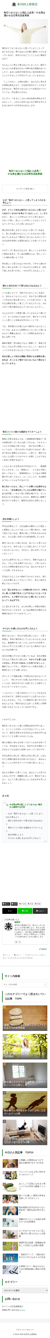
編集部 (17, 922)
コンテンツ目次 (22, 189)
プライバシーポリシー (25, 1330)
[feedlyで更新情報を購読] (16, 942)
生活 (15, 904)
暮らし (7, 904)
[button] (40, 911)
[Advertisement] (25, 135)
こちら (22, 1310)
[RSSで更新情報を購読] (20, 942)
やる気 (23, 904)
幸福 (38, 904)
